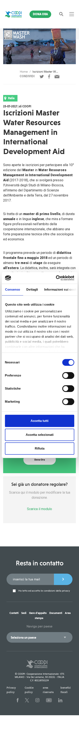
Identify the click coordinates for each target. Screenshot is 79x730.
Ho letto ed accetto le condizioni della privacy (44, 590)
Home (24, 71)
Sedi (23, 613)
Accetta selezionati (40, 434)
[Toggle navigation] (71, 14)
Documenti (55, 613)
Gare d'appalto (38, 613)
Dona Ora (40, 14)
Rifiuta (39, 448)
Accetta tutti (39, 421)
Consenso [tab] (12, 289)
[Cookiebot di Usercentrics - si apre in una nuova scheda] (56, 278)
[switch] (68, 375)
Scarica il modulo (39, 509)
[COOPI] (13, 14)
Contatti (14, 613)
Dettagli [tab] (32, 289)
